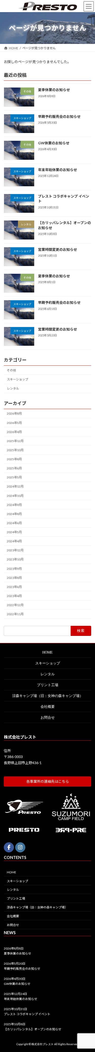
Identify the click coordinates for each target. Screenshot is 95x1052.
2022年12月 (15, 605)
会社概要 (48, 706)
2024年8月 (14, 514)
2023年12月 (15, 550)
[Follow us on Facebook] (9, 847)
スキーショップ (17, 379)
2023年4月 (14, 596)
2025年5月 (14, 477)
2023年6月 (14, 587)
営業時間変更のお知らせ (57, 249)
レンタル (13, 388)
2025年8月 (14, 459)
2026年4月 (14, 432)
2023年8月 (14, 578)
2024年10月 (15, 495)
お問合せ (48, 717)
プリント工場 (47, 684)
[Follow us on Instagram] (20, 847)
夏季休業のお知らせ (54, 90)
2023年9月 (14, 568)
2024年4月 (14, 541)
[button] (47, 781)
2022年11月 (15, 614)
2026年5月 (14, 422)
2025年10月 (15, 450)
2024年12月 (15, 486)
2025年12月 (15, 441)
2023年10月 (15, 559)
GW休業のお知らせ (53, 143)
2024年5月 (14, 532)
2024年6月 (14, 523)
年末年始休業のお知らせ (57, 169)
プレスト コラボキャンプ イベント (27, 1014)
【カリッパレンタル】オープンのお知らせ (32, 1029)
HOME (47, 652)
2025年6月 (14, 468)
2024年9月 (14, 505)
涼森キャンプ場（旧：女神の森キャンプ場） (47, 695)
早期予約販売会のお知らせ (59, 116)
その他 (11, 370)
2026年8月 (14, 413)
